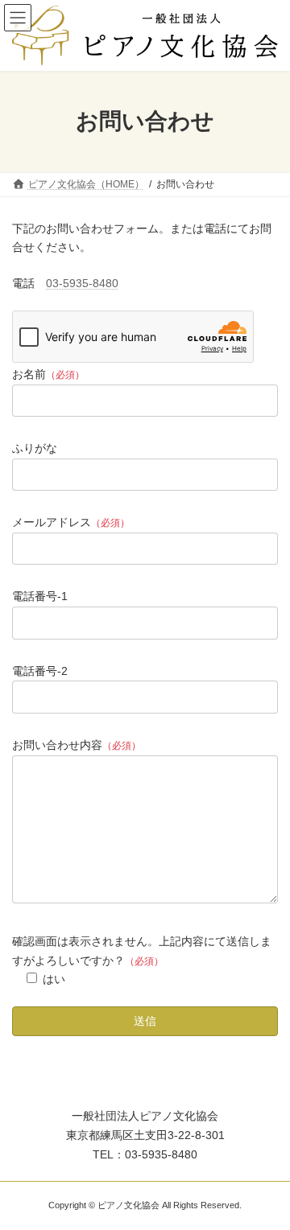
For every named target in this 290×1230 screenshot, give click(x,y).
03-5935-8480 (82, 283)
